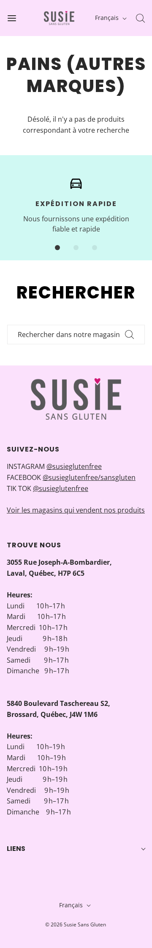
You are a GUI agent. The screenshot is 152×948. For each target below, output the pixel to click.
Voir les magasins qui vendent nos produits (76, 510)
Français (107, 18)
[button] (57, 247)
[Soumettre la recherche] (129, 334)
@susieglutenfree (74, 466)
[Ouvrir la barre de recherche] (140, 18)
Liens (16, 848)
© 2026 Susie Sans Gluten (75, 924)
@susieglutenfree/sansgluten (89, 477)
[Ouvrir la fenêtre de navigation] (11, 18)
